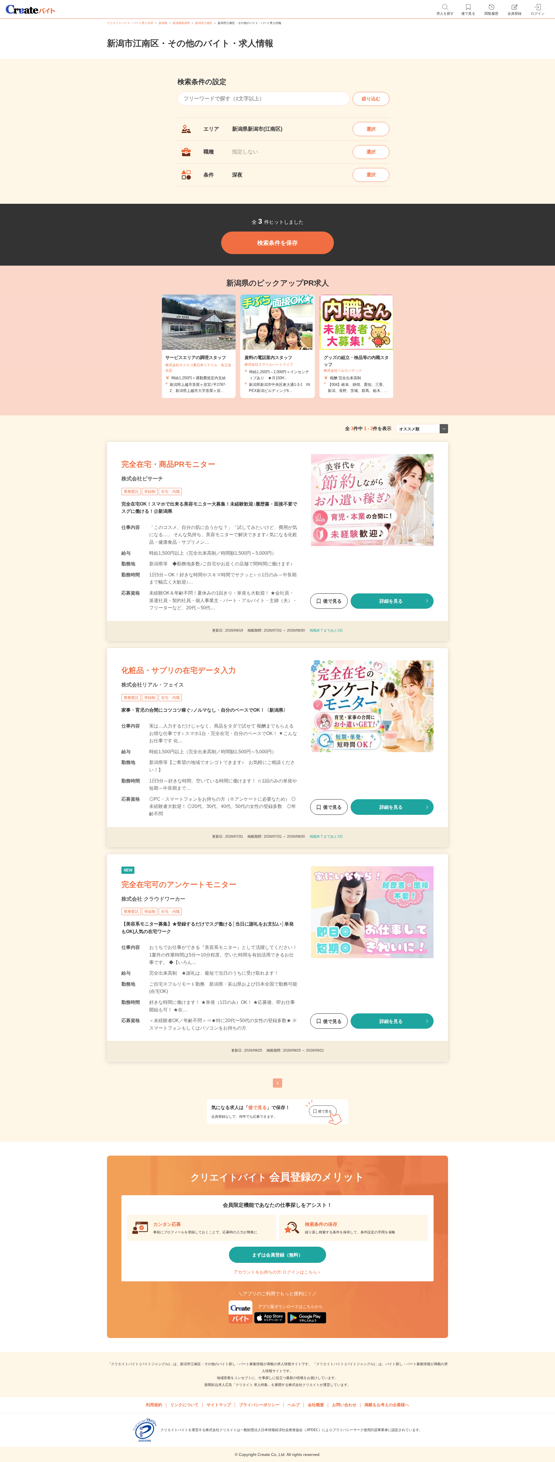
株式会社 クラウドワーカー (153, 899)
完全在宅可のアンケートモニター (178, 884)
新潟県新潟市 (181, 23)
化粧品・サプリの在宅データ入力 (178, 670)
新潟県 (163, 23)
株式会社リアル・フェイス (152, 685)
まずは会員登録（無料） (277, 1254)
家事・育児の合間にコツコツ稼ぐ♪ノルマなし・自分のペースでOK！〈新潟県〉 (204, 709)
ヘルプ (294, 1404)
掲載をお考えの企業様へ (387, 1404)
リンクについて (184, 1404)
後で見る (332, 601)
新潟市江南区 (203, 23)
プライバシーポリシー (259, 1404)
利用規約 (154, 1404)
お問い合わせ (344, 1404)
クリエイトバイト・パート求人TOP (130, 23)
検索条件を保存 (277, 243)
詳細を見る (391, 601)
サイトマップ (219, 1404)
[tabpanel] (277, 346)
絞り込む (371, 98)
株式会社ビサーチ (142, 479)
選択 (371, 129)
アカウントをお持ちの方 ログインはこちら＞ (277, 1271)
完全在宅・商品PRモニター (168, 464)
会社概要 (316, 1404)
